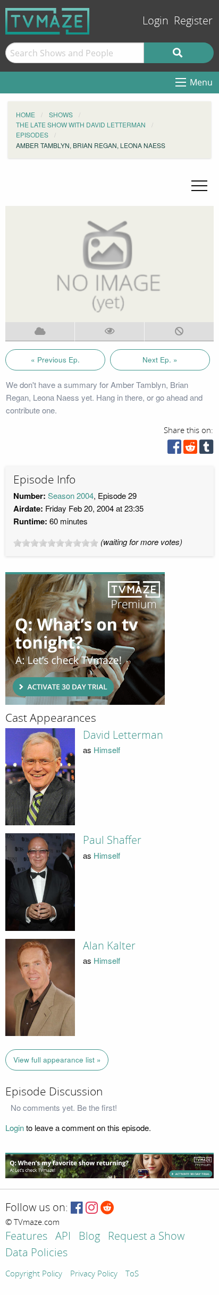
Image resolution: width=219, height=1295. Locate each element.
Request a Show (146, 1236)
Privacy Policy (93, 1274)
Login (155, 21)
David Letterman (123, 735)
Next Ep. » (160, 360)
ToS (132, 1274)
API (63, 1236)
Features (26, 1236)
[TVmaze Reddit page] (107, 1208)
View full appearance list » (57, 1060)
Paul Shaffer (112, 840)
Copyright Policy (33, 1274)
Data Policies (36, 1253)
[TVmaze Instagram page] (92, 1208)
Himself (107, 749)
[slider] (55, 543)
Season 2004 (71, 495)
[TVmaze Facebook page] (77, 1208)
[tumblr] (206, 449)
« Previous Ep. (55, 360)
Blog (89, 1236)
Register (193, 21)
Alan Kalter (109, 945)
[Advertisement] (85, 638)
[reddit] (190, 449)
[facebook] (174, 449)
